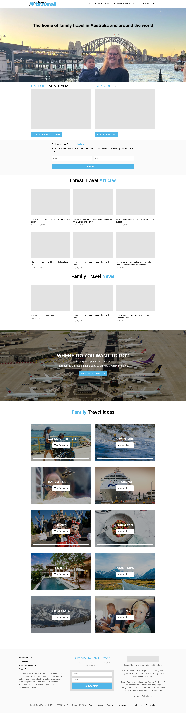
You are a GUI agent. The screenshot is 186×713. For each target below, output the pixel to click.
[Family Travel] (47, 4)
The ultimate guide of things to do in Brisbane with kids (50, 263)
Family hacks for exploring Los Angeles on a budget (135, 220)
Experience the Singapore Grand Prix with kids (91, 263)
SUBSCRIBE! (91, 686)
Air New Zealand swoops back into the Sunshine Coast (132, 316)
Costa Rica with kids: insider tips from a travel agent (50, 220)
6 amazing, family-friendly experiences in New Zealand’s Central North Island (133, 263)
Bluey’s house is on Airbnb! (42, 315)
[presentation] (50, 202)
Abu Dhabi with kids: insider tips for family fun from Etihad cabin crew (92, 220)
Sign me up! (93, 166)
